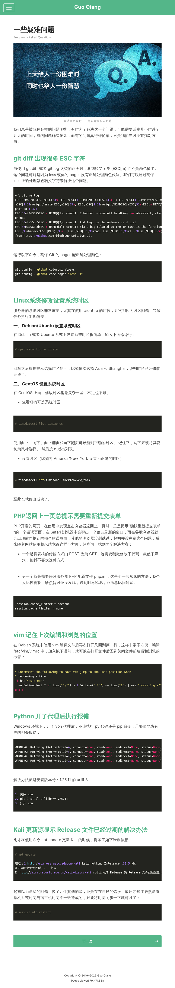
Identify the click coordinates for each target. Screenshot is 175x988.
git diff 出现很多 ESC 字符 (49, 158)
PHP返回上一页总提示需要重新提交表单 (67, 515)
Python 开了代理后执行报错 (51, 716)
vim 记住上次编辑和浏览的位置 (55, 634)
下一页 (87, 941)
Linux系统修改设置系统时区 (51, 300)
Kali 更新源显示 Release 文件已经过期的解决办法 (80, 829)
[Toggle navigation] (8, 7)
